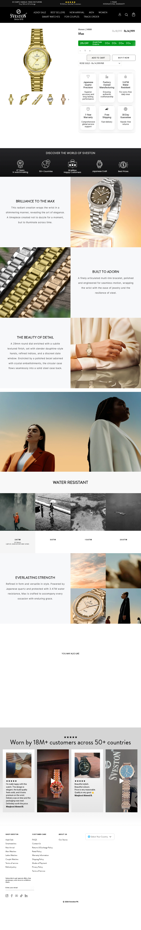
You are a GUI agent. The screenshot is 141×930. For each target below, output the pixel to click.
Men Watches (11, 851)
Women (103, 12)
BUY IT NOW (123, 57)
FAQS (34, 839)
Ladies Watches (11, 855)
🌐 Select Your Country (98, 836)
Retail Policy (37, 851)
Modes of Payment (39, 863)
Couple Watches (12, 859)
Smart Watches (51, 16)
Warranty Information (40, 855)
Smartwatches (11, 843)
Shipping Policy (38, 859)
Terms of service (12, 863)
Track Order (91, 16)
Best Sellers (58, 12)
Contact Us (36, 843)
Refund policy (11, 867)
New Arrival (77, 12)
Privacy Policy (37, 867)
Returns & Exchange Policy (42, 847)
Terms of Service (38, 871)
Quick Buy (28, 717)
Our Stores (63, 839)
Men (91, 12)
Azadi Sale (40, 12)
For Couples (71, 16)
